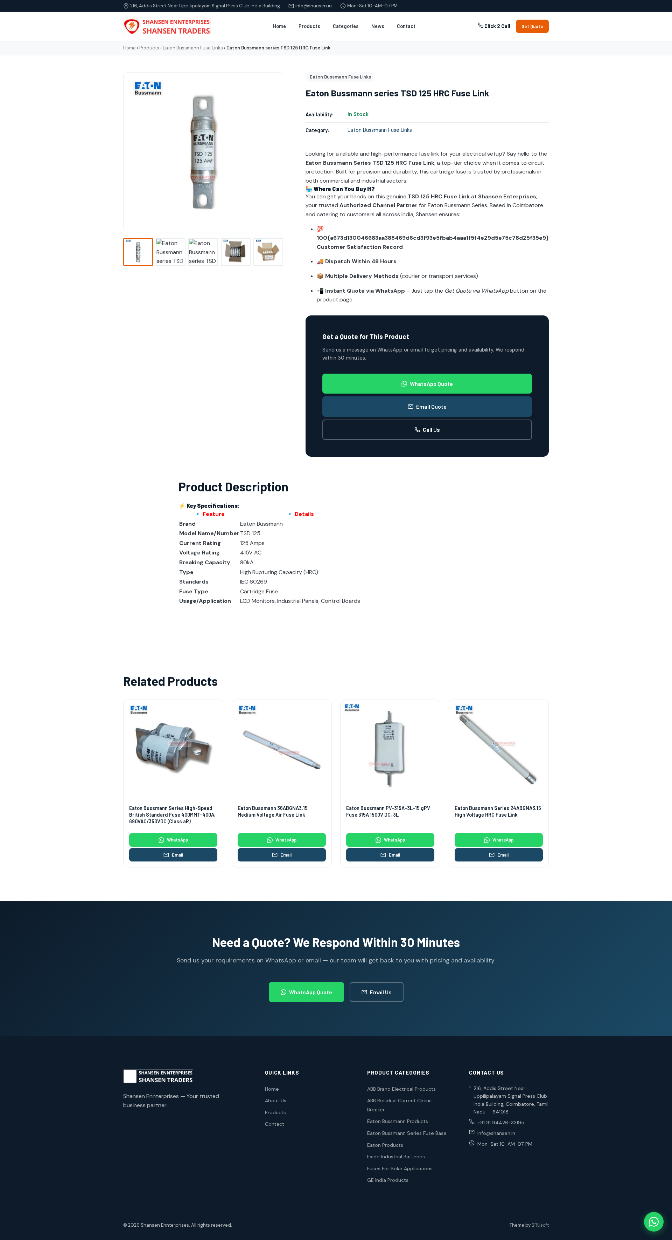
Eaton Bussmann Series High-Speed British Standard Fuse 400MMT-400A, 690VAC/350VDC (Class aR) (172, 814)
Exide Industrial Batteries (396, 1156)
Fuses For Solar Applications (400, 1168)
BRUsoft (540, 1225)
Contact (406, 26)
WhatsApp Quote (431, 383)
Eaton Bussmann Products (397, 1121)
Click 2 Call (496, 26)
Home (279, 26)
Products (309, 26)
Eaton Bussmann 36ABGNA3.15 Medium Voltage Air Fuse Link (273, 811)
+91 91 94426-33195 (500, 1122)
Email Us (381, 992)
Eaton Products (385, 1145)
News (377, 26)
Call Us (431, 429)
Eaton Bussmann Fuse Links (193, 48)
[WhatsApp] (654, 1222)
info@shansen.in (313, 6)
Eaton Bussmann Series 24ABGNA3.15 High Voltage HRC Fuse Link (498, 811)
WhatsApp (177, 840)
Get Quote (532, 26)
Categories (346, 26)
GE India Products (387, 1180)
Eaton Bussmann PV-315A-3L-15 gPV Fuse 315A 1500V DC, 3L (388, 811)
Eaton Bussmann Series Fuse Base (407, 1133)
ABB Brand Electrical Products (401, 1089)
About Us (275, 1100)
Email (177, 855)
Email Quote (431, 406)
